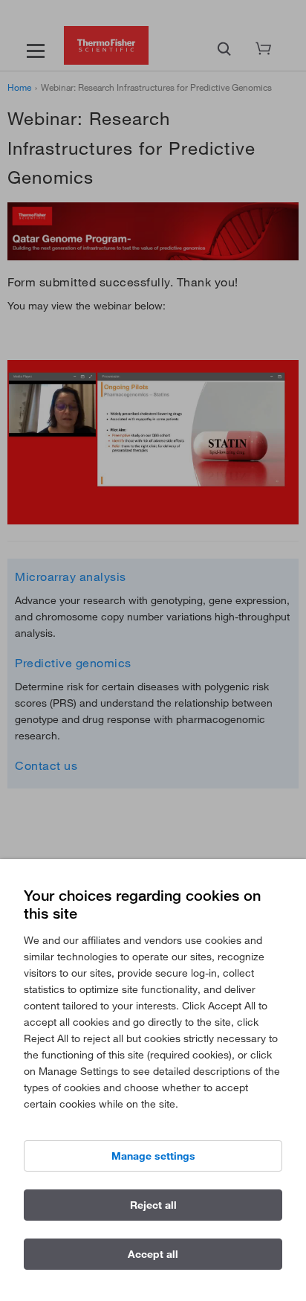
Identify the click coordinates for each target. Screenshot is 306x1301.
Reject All (153, 1205)
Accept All (153, 1254)
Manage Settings (153, 1156)
